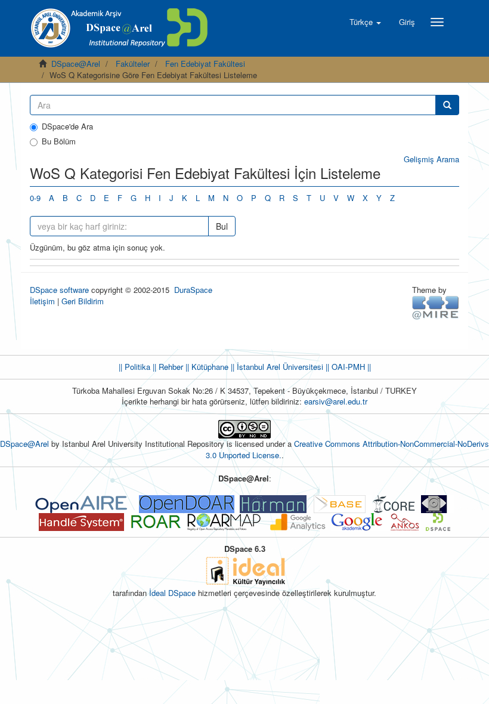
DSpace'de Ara (67, 126)
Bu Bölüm (59, 141)
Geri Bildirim (82, 301)
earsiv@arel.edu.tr (335, 401)
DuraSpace (193, 289)
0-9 (35, 197)
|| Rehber (166, 366)
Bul (222, 226)
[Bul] (447, 105)
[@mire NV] (435, 307)
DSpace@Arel (75, 63)
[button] (365, 22)
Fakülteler (133, 63)
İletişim (42, 301)
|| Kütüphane (205, 366)
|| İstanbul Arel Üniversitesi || (278, 366)
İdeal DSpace (172, 592)
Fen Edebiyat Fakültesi (205, 63)
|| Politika (134, 366)
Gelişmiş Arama (431, 159)
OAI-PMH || (350, 366)
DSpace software (59, 289)
